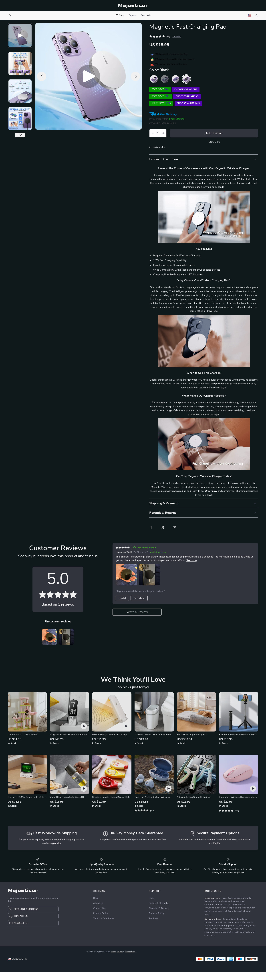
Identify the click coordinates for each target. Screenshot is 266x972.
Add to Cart (214, 133)
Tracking (153, 918)
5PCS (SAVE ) (160, 96)
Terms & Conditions (103, 918)
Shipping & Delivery (159, 908)
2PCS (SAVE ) (160, 89)
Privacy (120, 952)
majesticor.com (212, 898)
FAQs (152, 898)
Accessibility (130, 952)
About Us (98, 903)
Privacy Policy (100, 913)
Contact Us (99, 908)
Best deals (146, 15)
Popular (132, 15)
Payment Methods (158, 903)
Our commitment (213, 919)
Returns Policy (156, 913)
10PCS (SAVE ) (161, 103)
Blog (95, 898)
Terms (113, 952)
